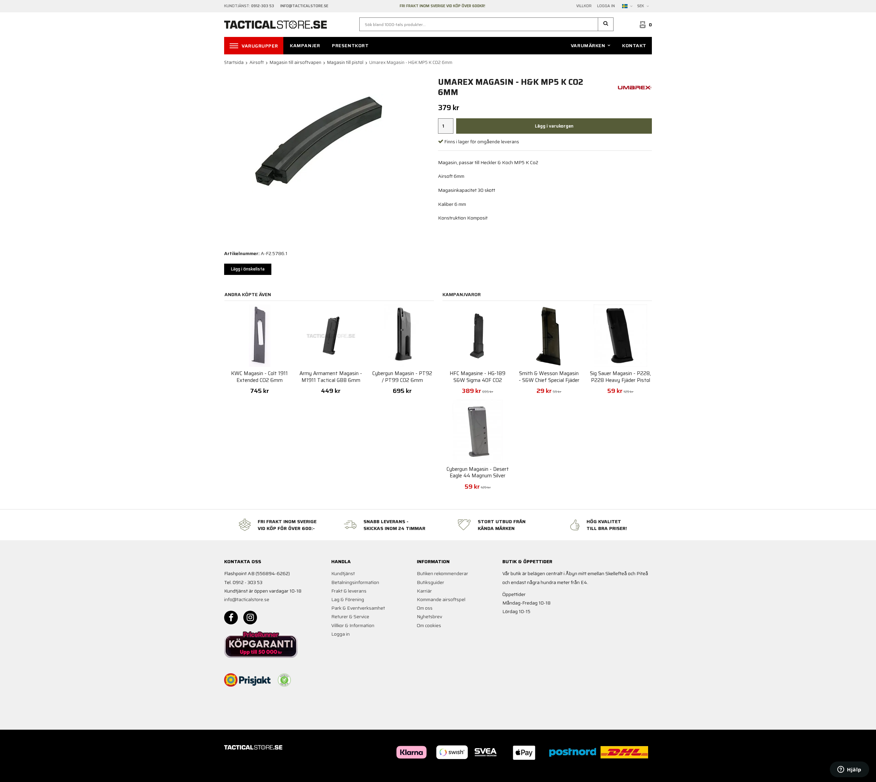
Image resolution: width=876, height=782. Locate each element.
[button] (606, 24)
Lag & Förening (347, 599)
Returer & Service (350, 616)
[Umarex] (635, 87)
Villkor (584, 6)
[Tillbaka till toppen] (642, 773)
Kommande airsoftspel (441, 599)
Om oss (425, 608)
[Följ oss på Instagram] (250, 617)
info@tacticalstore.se (246, 599)
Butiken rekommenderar (442, 573)
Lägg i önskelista (248, 269)
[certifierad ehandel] (284, 680)
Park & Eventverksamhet (358, 608)
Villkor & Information (352, 625)
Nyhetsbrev (429, 616)
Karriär (424, 591)
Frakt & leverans (348, 591)
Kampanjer (305, 45)
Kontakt (634, 45)
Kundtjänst (343, 573)
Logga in (606, 6)
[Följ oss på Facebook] (231, 617)
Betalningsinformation (355, 582)
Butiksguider (430, 582)
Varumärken (588, 45)
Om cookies (429, 625)
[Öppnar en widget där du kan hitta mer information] (849, 770)
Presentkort (350, 45)
